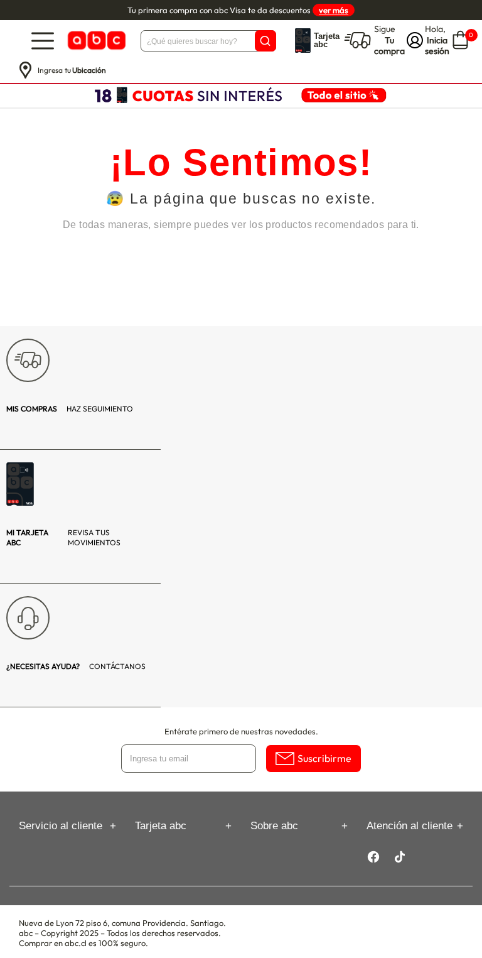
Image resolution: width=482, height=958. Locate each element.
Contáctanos (76, 666)
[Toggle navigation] (42, 40)
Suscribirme (324, 758)
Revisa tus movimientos (63, 537)
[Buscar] (265, 41)
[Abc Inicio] (95, 40)
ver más (333, 10)
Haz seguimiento (69, 408)
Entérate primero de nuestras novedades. (241, 731)
